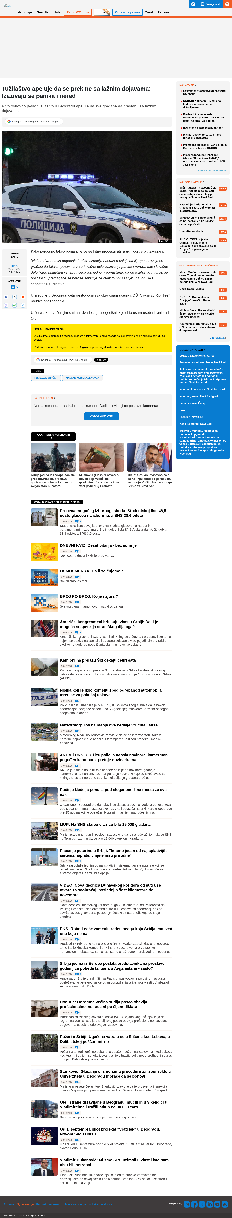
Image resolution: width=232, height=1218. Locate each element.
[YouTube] (217, 1204)
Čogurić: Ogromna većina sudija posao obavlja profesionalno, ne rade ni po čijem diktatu (103, 1004)
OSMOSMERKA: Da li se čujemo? (91, 571)
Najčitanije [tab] (211, 266)
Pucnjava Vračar (45, 378)
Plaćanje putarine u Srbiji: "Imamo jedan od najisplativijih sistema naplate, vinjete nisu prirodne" (113, 853)
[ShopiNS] (227, 4)
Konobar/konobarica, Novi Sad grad (202, 389)
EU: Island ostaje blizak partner (203, 127)
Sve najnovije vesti (212, 170)
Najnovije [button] (24, 12)
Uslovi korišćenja (75, 1204)
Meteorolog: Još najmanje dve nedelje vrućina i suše (109, 725)
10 (79, 632)
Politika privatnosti (100, 1204)
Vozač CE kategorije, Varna (196, 355)
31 (79, 830)
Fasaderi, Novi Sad (191, 416)
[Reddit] (23, 297)
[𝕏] (14, 297)
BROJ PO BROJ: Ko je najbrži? (89, 596)
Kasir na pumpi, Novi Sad (195, 423)
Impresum (55, 1204)
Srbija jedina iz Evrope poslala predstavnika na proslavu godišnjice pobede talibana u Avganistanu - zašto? (53, 480)
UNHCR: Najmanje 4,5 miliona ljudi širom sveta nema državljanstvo (202, 104)
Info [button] (58, 12)
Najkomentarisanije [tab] (190, 266)
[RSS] (224, 1204)
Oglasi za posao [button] (127, 12)
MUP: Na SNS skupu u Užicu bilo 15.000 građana (105, 824)
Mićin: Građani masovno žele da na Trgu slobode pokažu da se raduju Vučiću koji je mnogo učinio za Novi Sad (149, 480)
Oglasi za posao (191, 350)
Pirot (182, 410)
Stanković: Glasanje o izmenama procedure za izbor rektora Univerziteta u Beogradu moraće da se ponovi (115, 1073)
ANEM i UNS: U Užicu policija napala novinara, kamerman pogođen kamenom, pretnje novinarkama (114, 757)
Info (14, 266)
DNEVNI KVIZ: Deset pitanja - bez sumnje (98, 545)
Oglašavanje (25, 1204)
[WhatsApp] (14, 305)
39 (79, 974)
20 (79, 521)
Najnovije (186, 85)
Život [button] (149, 12)
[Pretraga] (193, 4)
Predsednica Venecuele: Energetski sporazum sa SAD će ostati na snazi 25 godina (203, 117)
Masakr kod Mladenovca (82, 378)
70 (79, 861)
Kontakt (41, 1204)
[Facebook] (6, 297)
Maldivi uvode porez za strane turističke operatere (202, 136)
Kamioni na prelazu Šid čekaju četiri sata (98, 660)
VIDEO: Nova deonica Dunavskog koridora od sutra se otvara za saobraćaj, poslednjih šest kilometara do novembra (110, 890)
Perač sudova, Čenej (192, 403)
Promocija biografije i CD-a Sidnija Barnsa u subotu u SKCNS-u (205, 146)
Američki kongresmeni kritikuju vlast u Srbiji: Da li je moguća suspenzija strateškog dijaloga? (109, 624)
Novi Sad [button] (44, 12)
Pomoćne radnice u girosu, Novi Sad (202, 362)
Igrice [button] (101, 12)
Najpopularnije (190, 182)
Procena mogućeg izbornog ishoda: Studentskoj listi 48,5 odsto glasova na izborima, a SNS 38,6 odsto (113, 513)
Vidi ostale (217, 338)
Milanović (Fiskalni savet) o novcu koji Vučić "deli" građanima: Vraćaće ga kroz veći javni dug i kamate (99, 480)
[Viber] (6, 305)
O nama (9, 1204)
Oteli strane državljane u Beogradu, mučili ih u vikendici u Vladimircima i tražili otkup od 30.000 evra (113, 1104)
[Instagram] (187, 1204)
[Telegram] (23, 305)
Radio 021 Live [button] (77, 12)
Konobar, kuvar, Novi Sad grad (198, 396)
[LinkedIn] (210, 1204)
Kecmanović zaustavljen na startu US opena (204, 92)
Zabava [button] (163, 12)
